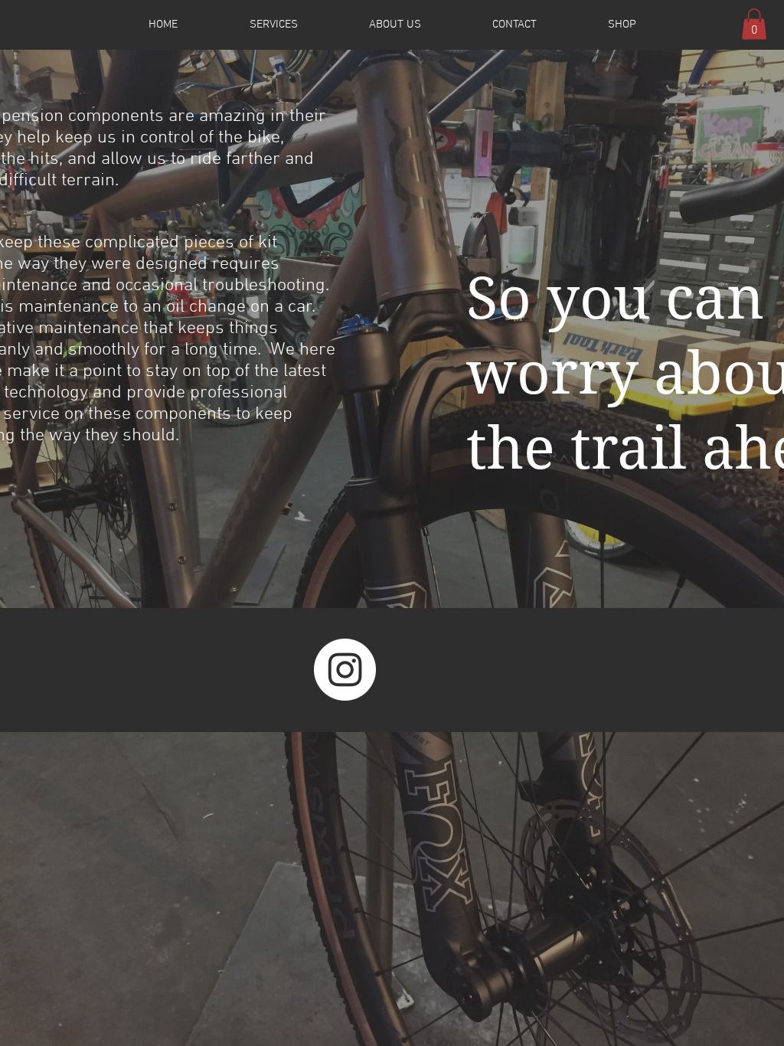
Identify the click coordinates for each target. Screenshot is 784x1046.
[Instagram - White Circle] (345, 670)
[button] (754, 24)
